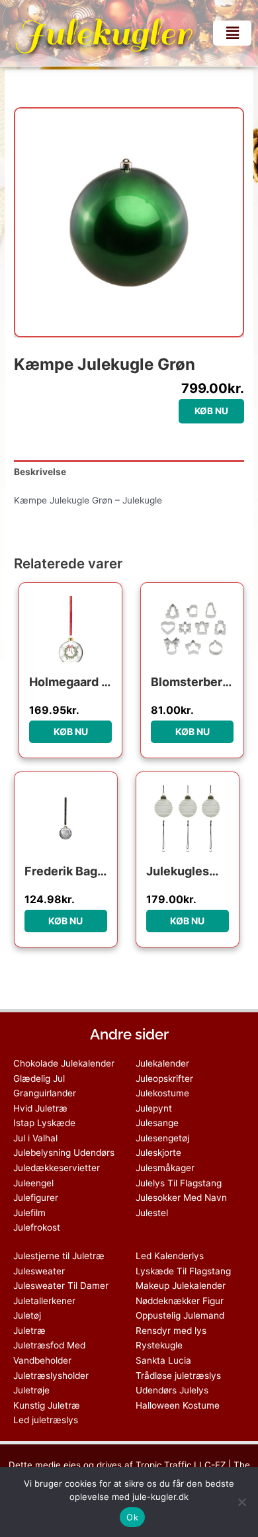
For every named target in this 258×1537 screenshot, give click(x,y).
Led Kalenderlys (170, 1256)
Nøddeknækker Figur (180, 1300)
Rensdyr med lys (171, 1330)
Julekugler (103, 33)
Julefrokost (36, 1227)
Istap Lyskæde (44, 1123)
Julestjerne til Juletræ (59, 1256)
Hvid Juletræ (40, 1108)
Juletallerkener (44, 1300)
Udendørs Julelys (172, 1390)
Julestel (152, 1213)
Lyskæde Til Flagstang (183, 1271)
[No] (241, 1502)
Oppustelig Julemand (180, 1315)
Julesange (157, 1123)
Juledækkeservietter (56, 1168)
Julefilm (29, 1213)
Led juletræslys (45, 1420)
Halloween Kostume (178, 1405)
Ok (132, 1517)
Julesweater (39, 1271)
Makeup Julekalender (181, 1285)
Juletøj (27, 1315)
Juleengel (33, 1183)
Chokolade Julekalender (63, 1063)
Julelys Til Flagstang (179, 1183)
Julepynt (154, 1108)
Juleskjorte (158, 1152)
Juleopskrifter (164, 1078)
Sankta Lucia (163, 1360)
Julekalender (162, 1063)
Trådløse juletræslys (178, 1375)
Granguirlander (44, 1093)
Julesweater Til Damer (60, 1285)
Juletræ (29, 1330)
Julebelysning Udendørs (63, 1152)
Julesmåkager (165, 1168)
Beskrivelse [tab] (40, 471)
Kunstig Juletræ (46, 1405)
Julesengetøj (162, 1138)
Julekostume (162, 1093)
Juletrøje (31, 1390)
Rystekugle (159, 1345)
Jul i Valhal (35, 1138)
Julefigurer (35, 1197)
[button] (232, 33)
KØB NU (211, 411)
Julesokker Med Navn (181, 1197)
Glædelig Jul (39, 1078)
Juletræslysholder (51, 1375)
